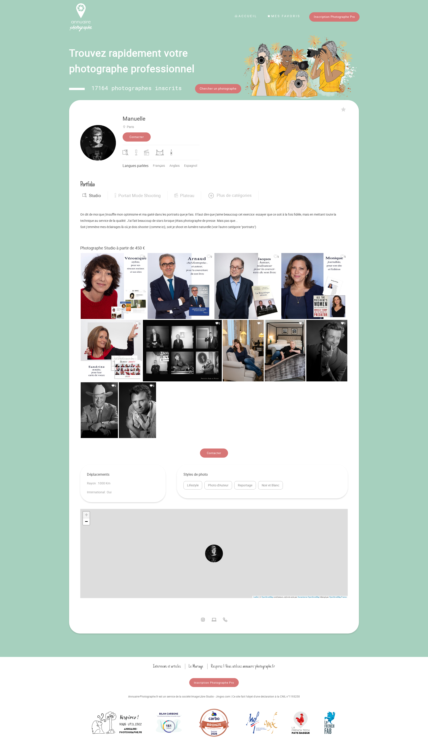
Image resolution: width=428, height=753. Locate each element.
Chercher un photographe (218, 88)
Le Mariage (196, 666)
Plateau (187, 195)
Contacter (137, 137)
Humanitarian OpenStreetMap (308, 597)
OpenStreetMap (267, 597)
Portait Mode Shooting (139, 195)
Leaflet (255, 597)
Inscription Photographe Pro (334, 17)
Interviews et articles (167, 666)
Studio (95, 195)
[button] (230, 195)
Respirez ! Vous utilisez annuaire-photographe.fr (243, 666)
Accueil (248, 16)
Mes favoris (285, 16)
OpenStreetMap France (338, 597)
